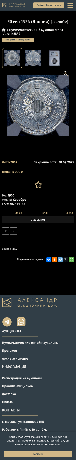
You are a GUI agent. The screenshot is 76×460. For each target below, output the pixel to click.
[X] (65, 259)
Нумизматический (23, 30)
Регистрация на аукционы (22, 378)
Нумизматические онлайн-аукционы (30, 343)
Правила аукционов (17, 386)
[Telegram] (60, 259)
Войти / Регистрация (49, 5)
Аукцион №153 (52, 30)
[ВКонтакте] (48, 259)
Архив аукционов (15, 358)
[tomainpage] (14, 5)
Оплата (7, 402)
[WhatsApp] (71, 259)
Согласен (38, 454)
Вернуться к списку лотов (18, 40)
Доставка (9, 394)
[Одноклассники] (54, 259)
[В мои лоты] (38, 184)
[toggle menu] (70, 5)
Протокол (9, 351)
